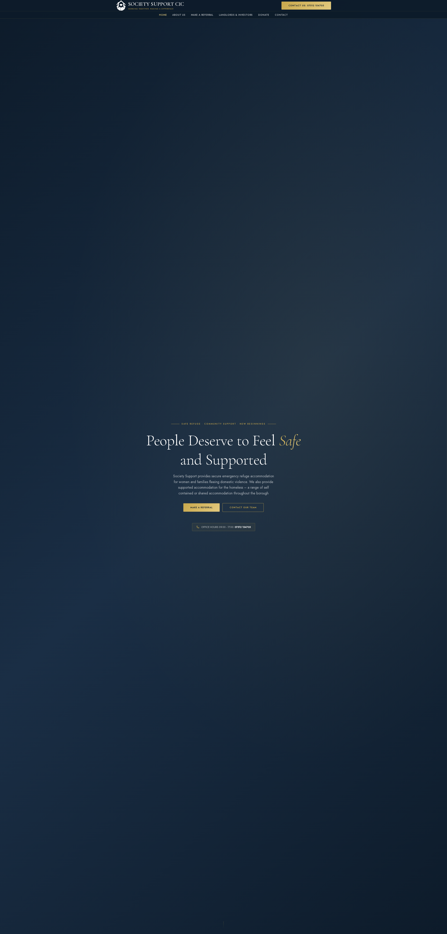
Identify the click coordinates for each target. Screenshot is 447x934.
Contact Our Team (243, 507)
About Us (178, 15)
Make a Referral (202, 15)
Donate (263, 15)
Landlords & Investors (236, 15)
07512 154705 (243, 527)
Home (163, 15)
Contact (281, 15)
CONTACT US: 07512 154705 (306, 5)
